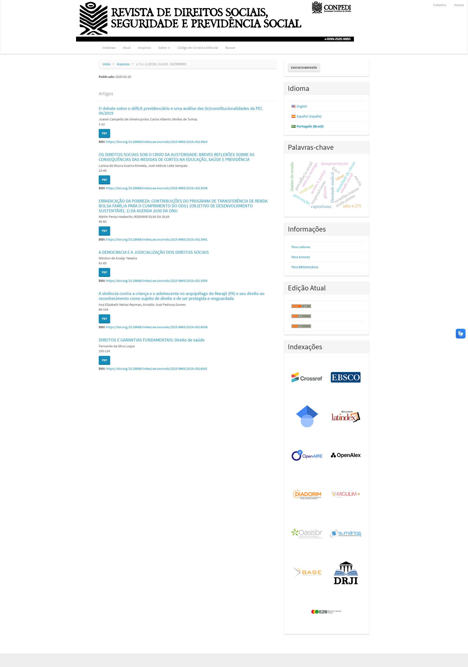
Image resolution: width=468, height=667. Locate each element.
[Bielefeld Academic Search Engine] (307, 573)
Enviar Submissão (304, 67)
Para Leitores (301, 247)
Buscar (230, 47)
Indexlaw (109, 47)
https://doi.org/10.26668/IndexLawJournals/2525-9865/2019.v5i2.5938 (156, 188)
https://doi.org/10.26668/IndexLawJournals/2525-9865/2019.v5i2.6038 (156, 327)
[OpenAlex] (346, 456)
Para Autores (301, 257)
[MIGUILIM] (346, 495)
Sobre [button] (162, 47)
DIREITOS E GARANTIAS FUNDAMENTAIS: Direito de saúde (152, 340)
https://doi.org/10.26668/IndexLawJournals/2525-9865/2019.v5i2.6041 (156, 368)
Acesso (459, 5)
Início (106, 64)
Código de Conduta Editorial (197, 47)
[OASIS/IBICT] (307, 534)
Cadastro (439, 5)
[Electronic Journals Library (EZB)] (327, 612)
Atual (127, 47)
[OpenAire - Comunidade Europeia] (307, 456)
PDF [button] (104, 133)
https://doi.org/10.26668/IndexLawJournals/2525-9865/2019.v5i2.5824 (156, 141)
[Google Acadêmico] (307, 417)
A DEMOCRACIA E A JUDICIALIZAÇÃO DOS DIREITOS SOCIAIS (154, 252)
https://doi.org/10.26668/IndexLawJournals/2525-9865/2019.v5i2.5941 (156, 239)
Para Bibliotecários (305, 267)
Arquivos (144, 47)
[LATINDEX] (346, 417)
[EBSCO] (346, 378)
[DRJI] (346, 573)
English (302, 106)
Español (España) (309, 116)
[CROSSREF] (307, 378)
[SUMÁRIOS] (346, 534)
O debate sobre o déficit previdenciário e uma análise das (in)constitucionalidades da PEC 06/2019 (181, 111)
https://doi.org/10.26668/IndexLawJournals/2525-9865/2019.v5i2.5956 (156, 280)
